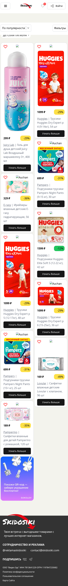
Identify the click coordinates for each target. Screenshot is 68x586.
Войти (59, 5)
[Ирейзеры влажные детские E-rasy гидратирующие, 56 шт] (17, 187)
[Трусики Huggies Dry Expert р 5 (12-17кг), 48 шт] (17, 269)
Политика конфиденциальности (18, 572)
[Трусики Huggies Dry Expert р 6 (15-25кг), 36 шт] (51, 296)
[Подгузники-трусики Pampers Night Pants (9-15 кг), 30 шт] (51, 160)
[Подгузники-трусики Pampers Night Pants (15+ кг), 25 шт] (17, 351)
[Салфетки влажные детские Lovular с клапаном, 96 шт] (51, 358)
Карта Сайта (9, 580)
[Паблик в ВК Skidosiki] (25, 559)
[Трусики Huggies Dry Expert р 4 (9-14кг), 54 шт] (51, 78)
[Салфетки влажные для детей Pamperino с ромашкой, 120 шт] (17, 414)
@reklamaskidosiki (14, 550)
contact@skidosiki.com (45, 550)
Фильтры (60, 28)
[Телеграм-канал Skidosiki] (31, 559)
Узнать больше (17, 167)
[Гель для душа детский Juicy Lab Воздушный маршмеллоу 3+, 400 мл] (17, 91)
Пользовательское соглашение (18, 576)
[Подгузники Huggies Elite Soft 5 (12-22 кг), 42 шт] (51, 230)
